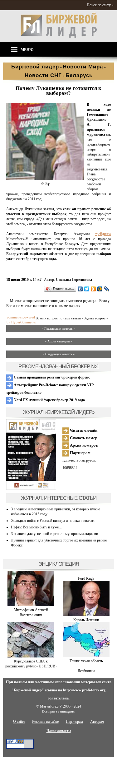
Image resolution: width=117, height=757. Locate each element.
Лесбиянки (86, 671)
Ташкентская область (86, 661)
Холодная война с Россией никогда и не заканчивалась (53, 520)
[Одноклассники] (93, 289)
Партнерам (79, 452)
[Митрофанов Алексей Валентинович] (30, 605)
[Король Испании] (86, 615)
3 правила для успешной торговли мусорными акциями (54, 534)
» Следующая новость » (59, 354)
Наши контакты (58, 731)
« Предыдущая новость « (58, 328)
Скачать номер (83, 437)
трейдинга (103, 234)
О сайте (19, 721)
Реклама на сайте (45, 721)
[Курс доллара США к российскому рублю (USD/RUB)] (30, 656)
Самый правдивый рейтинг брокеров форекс (51, 377)
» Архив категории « (58, 341)
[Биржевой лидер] (59, 37)
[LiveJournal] (106, 289)
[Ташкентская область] (86, 656)
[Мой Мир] (100, 289)
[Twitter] (87, 289)
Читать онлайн (83, 430)
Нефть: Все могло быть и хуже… (36, 527)
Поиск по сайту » (100, 5)
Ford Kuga (86, 578)
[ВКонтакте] (80, 289)
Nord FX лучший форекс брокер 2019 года (49, 400)
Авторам (97, 721)
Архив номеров (83, 445)
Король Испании (86, 620)
